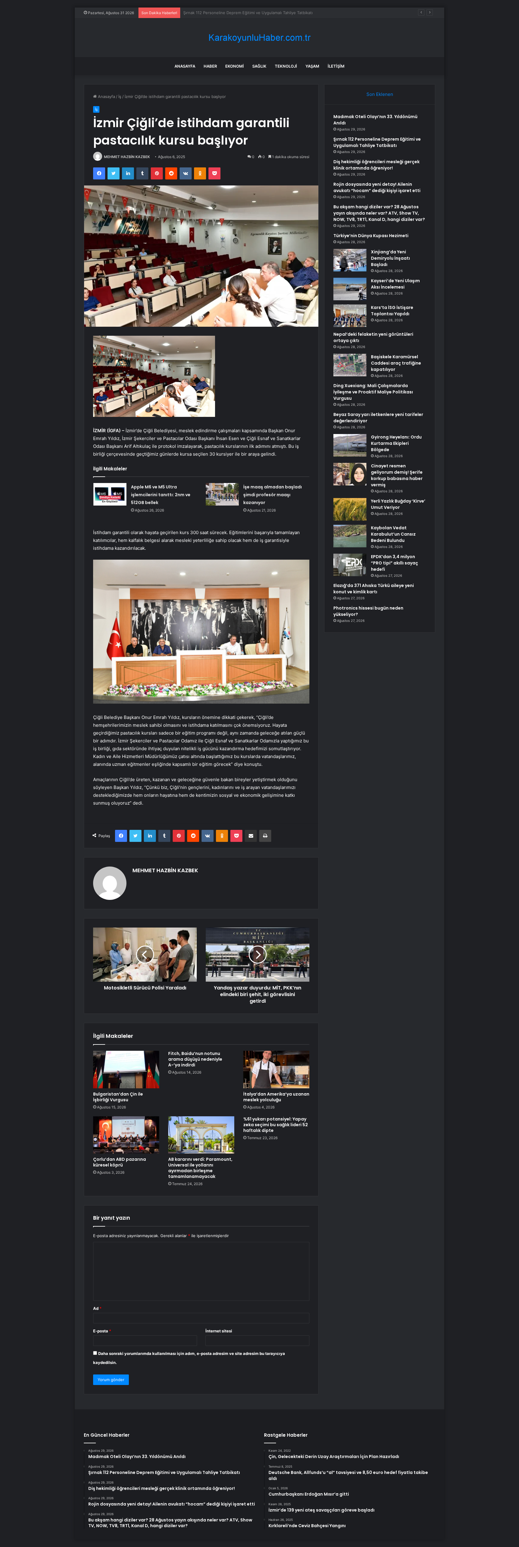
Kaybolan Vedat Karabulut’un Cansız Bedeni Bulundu (393, 534)
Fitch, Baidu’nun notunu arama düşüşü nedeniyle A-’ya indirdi (195, 1059)
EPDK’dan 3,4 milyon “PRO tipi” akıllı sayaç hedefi (394, 563)
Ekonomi (234, 66)
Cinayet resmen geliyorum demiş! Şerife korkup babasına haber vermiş (397, 475)
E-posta (102, 1330)
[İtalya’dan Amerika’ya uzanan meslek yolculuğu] (276, 1069)
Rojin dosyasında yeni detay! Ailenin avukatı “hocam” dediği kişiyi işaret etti (376, 187)
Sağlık (259, 66)
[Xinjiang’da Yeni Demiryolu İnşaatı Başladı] (349, 260)
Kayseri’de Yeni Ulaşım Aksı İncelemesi (395, 284)
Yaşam (312, 66)
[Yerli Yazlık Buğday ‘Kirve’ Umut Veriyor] (349, 509)
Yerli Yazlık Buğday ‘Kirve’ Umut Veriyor (398, 504)
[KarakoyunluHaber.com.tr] (259, 37)
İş (119, 96)
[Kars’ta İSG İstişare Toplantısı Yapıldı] (349, 315)
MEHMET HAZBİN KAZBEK (127, 156)
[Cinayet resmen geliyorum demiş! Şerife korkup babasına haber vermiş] (349, 474)
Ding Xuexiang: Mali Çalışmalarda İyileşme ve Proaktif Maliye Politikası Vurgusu (373, 392)
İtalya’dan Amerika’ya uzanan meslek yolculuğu (276, 1097)
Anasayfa (185, 66)
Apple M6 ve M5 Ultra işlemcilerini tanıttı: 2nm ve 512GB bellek (160, 495)
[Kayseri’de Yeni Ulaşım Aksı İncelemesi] (349, 289)
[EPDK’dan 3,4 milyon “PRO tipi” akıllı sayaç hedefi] (349, 565)
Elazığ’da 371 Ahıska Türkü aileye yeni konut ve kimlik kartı (373, 588)
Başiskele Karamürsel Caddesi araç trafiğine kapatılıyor (396, 363)
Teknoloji (286, 66)
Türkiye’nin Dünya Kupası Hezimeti (370, 236)
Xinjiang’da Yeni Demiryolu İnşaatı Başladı (390, 258)
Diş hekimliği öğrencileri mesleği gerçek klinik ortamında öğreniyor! (245, 12)
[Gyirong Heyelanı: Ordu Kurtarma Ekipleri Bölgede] (349, 445)
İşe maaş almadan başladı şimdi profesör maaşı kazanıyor (272, 495)
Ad (97, 1308)
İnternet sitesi (218, 1330)
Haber (210, 66)
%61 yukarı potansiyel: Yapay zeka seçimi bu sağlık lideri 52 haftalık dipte (275, 1124)
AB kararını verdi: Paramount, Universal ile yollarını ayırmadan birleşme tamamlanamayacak (200, 1167)
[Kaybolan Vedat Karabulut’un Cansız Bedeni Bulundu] (349, 536)
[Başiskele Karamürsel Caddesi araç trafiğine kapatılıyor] (349, 365)
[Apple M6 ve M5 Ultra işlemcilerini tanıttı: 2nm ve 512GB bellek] (109, 494)
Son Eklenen (379, 94)
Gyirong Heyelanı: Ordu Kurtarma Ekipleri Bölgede (396, 443)
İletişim (336, 66)
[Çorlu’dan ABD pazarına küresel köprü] (126, 1135)
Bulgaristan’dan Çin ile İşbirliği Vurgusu (118, 1097)
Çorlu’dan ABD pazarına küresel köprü (119, 1162)
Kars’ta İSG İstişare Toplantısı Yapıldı (392, 310)
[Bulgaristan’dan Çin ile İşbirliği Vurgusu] (126, 1069)
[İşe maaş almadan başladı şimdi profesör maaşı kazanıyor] (222, 494)
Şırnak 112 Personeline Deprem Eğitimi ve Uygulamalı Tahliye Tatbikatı (377, 142)
